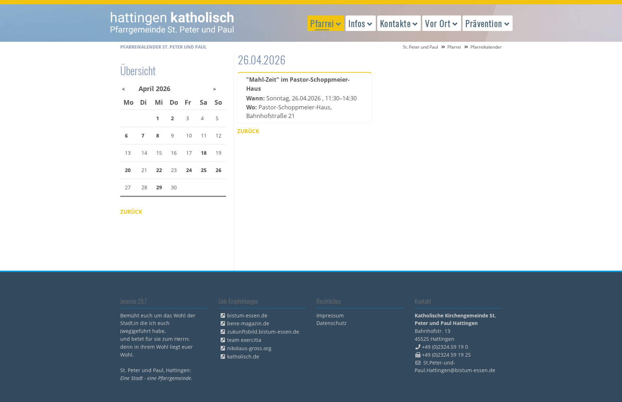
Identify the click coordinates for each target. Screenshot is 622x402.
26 (218, 170)
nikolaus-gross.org (249, 348)
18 (204, 152)
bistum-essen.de (247, 315)
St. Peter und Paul (420, 47)
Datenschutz (331, 323)
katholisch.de (243, 356)
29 (159, 187)
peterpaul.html (172, 23)
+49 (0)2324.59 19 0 (445, 346)
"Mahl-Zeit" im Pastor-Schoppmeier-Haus (298, 84)
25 (204, 170)
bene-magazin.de (248, 323)
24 (189, 170)
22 (159, 170)
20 (128, 170)
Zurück (248, 131)
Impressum (330, 315)
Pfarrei (454, 47)
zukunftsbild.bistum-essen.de (263, 331)
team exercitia (244, 339)
